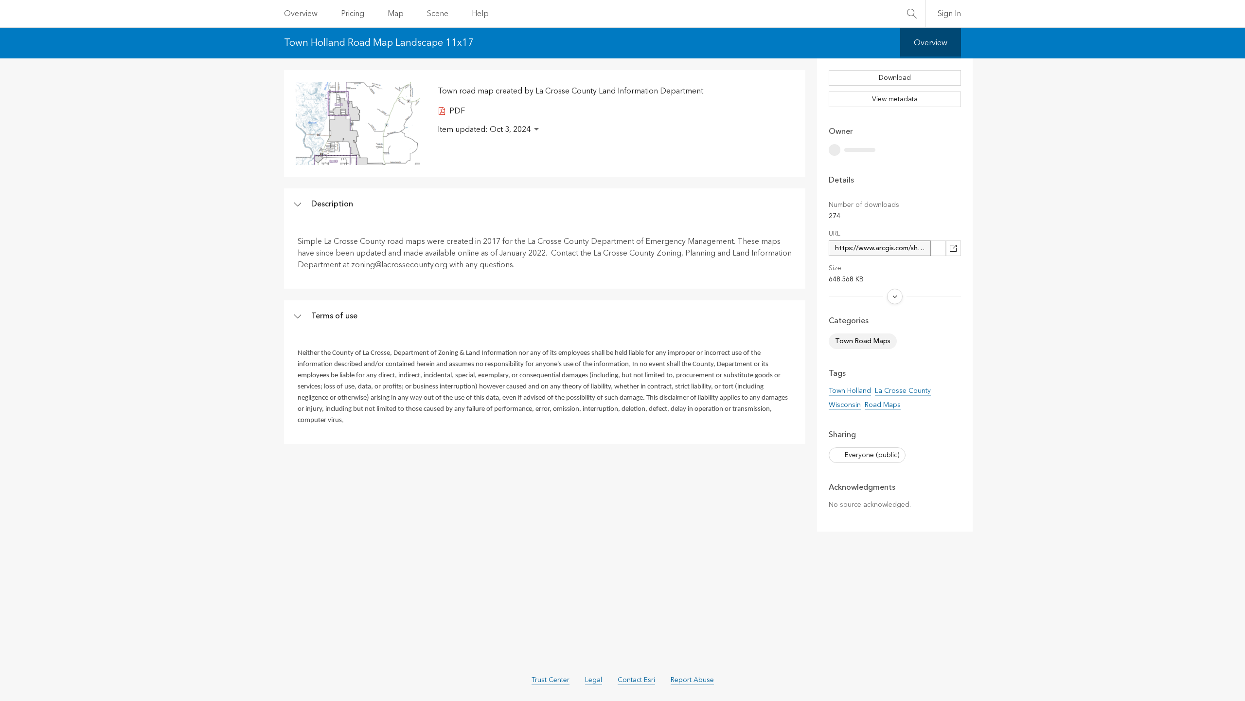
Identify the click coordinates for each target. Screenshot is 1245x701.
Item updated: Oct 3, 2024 (484, 129)
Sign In (949, 13)
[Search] (911, 13)
